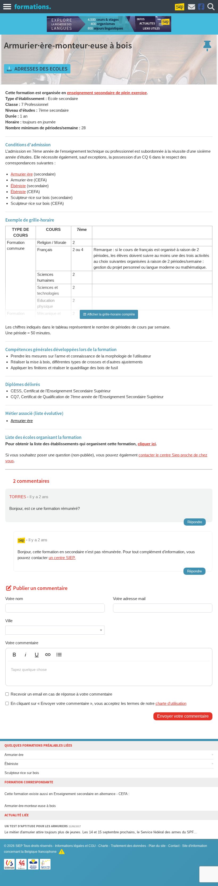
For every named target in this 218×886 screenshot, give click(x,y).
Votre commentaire (21, 642)
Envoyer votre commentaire (183, 716)
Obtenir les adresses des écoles (37, 69)
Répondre (194, 522)
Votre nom (14, 598)
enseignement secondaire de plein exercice (107, 92)
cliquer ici (147, 444)
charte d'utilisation (171, 703)
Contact (173, 846)
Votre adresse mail (129, 598)
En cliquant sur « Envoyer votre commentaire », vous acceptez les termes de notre (98, 703)
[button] (14, 654)
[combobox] (54, 630)
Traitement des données (128, 846)
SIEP (19, 846)
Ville (8, 620)
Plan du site (157, 846)
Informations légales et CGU (75, 846)
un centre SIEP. (62, 557)
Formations (32, 6)
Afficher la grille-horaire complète (111, 314)
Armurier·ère (22, 174)
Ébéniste (18, 186)
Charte (103, 846)
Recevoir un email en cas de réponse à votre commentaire (61, 694)
